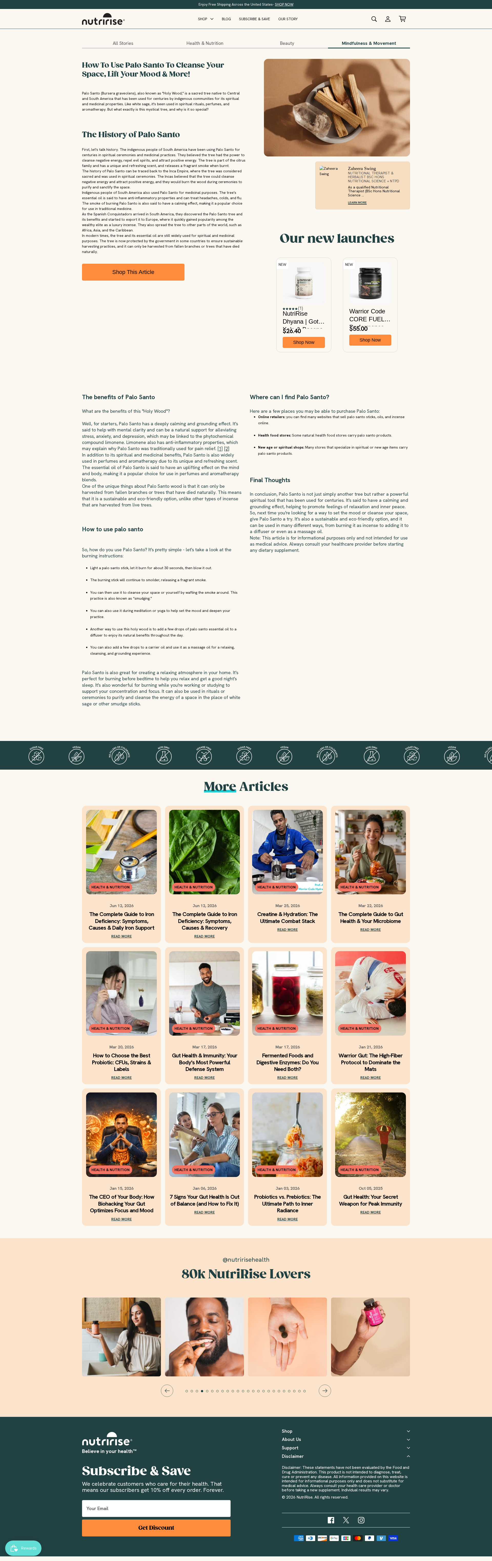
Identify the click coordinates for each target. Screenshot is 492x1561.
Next (325, 1391)
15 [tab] (260, 1393)
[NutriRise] (103, 19)
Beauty (287, 43)
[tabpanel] (287, 1337)
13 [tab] (250, 1393)
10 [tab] (235, 1393)
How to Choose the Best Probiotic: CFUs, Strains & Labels (121, 1062)
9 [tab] (230, 1393)
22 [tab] (296, 1393)
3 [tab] (199, 1393)
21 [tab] (291, 1393)
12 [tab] (245, 1393)
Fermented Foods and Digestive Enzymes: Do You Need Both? (288, 1062)
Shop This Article (133, 272)
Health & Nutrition (205, 43)
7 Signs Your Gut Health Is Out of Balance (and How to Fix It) (204, 1200)
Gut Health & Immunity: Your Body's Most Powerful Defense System (204, 1062)
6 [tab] (214, 1393)
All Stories (123, 43)
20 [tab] (286, 1393)
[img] (331, 1520)
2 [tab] (194, 1393)
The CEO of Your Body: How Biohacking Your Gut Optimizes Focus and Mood (121, 1204)
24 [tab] (307, 1393)
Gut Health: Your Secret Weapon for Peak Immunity (370, 1200)
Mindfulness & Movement (369, 43)
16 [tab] (266, 1393)
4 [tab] (204, 1393)
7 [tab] (219, 1393)
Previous (167, 1391)
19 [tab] (281, 1393)
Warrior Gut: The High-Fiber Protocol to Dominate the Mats (371, 1062)
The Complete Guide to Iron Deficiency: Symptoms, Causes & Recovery (204, 921)
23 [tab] (301, 1393)
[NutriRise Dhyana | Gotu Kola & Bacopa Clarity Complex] (304, 283)
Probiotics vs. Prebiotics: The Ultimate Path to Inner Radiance (287, 1204)
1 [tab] (189, 1393)
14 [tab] (255, 1393)
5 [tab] (209, 1393)
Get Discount (156, 1527)
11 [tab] (240, 1393)
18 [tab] (276, 1393)
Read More (121, 936)
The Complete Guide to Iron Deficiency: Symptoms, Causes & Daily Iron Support (121, 921)
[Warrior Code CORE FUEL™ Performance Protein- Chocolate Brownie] (370, 283)
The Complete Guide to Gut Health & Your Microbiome (370, 918)
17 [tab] (271, 1393)
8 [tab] (225, 1393)
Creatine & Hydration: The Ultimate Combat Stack (287, 918)
